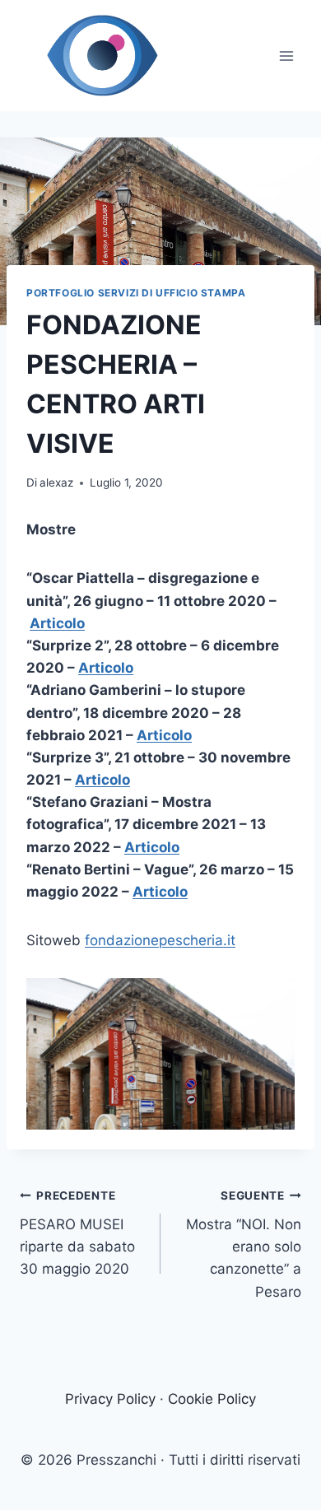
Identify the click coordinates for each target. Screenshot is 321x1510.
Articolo (57, 623)
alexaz (56, 482)
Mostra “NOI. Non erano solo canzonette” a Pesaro (243, 1244)
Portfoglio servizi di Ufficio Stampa (135, 293)
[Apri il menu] (286, 55)
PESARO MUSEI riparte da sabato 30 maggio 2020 (77, 1233)
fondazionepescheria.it (160, 940)
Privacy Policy (110, 1399)
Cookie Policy (212, 1399)
